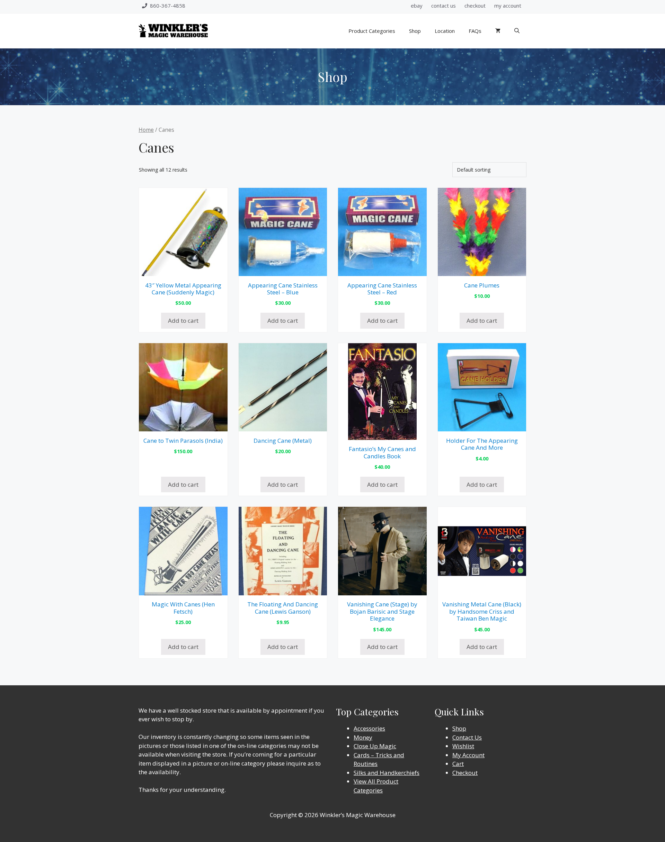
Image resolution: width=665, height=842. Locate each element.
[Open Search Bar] (516, 30)
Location (445, 30)
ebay (417, 5)
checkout (475, 5)
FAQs (475, 30)
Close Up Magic (375, 746)
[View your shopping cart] (497, 30)
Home (146, 130)
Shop (415, 30)
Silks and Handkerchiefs (386, 773)
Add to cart (183, 320)
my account (507, 5)
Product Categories (371, 30)
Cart (458, 764)
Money (363, 737)
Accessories (369, 728)
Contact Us (467, 737)
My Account (468, 755)
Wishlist (463, 746)
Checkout (465, 773)
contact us (443, 5)
